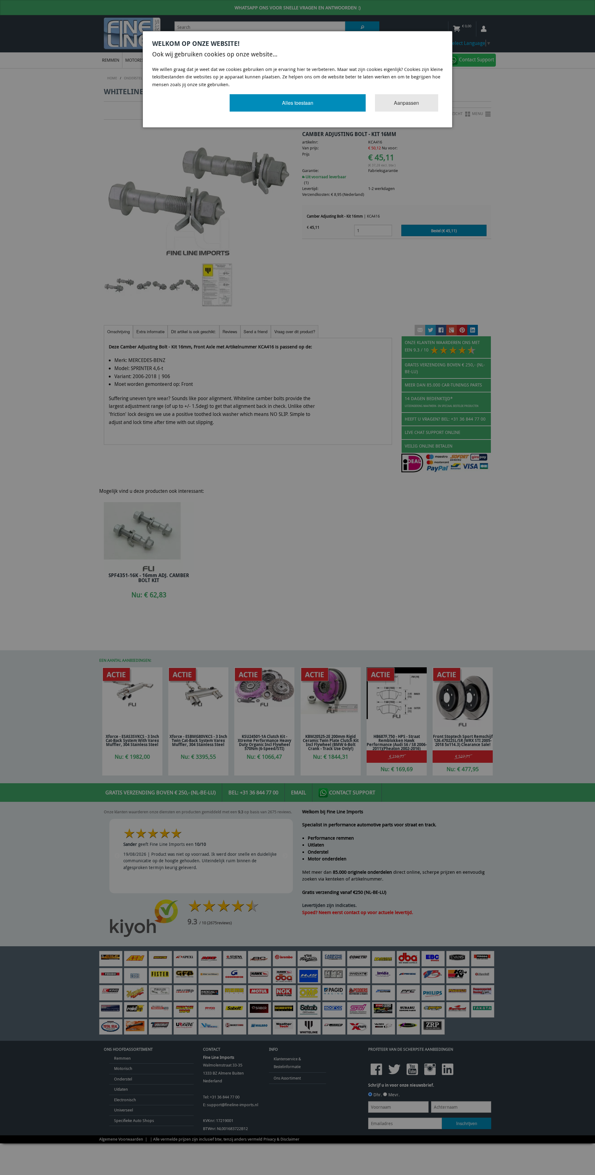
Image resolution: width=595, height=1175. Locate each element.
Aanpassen (406, 102)
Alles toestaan (297, 102)
